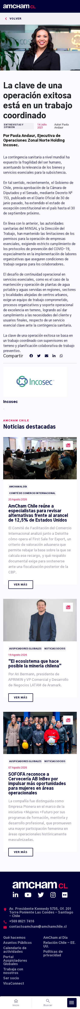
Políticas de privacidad (53, 953)
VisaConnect (13, 983)
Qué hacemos (14, 937)
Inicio (16, 1002)
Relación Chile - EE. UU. (59, 944)
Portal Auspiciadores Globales (15, 961)
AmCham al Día (55, 937)
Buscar (48, 1002)
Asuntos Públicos (17, 942)
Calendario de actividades (14, 950)
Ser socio (11, 978)
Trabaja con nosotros (13, 971)
